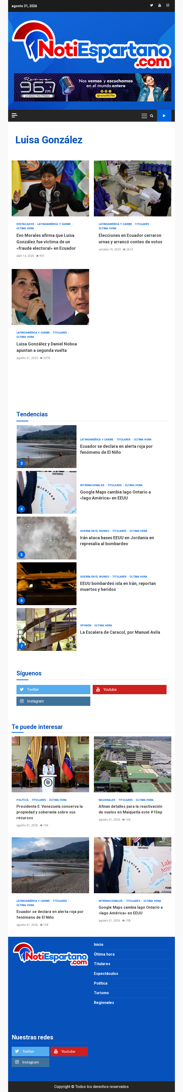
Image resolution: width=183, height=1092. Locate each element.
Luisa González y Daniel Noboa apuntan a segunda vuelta (50, 297)
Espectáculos (106, 973)
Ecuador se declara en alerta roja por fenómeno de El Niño (46, 446)
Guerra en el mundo (95, 531)
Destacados (25, 224)
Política (22, 800)
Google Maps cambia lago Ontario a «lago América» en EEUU (46, 492)
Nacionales (107, 800)
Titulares (142, 224)
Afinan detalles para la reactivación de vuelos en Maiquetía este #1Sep (132, 764)
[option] (91, 448)
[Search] (151, 115)
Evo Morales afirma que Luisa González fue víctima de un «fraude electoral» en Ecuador (50, 188)
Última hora (25, 228)
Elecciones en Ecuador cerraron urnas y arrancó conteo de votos (132, 188)
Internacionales (92, 485)
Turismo (101, 993)
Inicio (98, 944)
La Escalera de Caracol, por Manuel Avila (46, 629)
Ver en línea (164, 116)
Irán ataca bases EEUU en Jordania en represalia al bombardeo (46, 538)
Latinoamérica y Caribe (54, 224)
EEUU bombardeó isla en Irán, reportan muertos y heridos (46, 583)
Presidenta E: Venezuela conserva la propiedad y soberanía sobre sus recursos (50, 764)
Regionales (104, 1002)
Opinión (86, 625)
